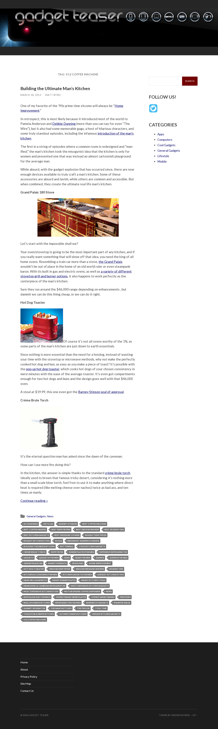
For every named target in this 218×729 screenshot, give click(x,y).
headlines (77, 563)
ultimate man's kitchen (73, 614)
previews (125, 597)
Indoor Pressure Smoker (90, 569)
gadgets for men (49, 557)
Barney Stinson (68, 524)
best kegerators (114, 529)
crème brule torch (117, 473)
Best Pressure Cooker (67, 535)
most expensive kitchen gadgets (90, 585)
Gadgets (29, 557)
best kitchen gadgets (36, 535)
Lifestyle (163, 156)
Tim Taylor (83, 608)
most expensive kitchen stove (41, 591)
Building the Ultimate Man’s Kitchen (55, 88)
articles (48, 524)
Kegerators (116, 569)
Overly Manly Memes (102, 597)
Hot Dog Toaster (34, 569)
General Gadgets (36, 516)
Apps (160, 134)
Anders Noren (180, 715)
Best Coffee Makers (35, 529)
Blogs (58, 540)
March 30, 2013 (30, 94)
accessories (31, 524)
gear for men (82, 557)
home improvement (100, 563)
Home (24, 662)
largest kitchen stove (110, 574)
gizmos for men (118, 557)
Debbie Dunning (64, 124)
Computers (164, 139)
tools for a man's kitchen (39, 614)
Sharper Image (122, 602)
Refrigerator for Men (68, 602)
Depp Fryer (57, 552)
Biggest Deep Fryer (95, 535)
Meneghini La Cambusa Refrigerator (44, 585)
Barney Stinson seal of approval (101, 392)
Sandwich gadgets (97, 602)
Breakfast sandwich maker (83, 540)
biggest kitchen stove (37, 540)
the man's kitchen (61, 608)
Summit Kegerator (34, 608)
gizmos (100, 557)
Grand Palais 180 (33, 563)
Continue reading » (34, 501)
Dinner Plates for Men (81, 552)
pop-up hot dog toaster (42, 369)
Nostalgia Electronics (37, 597)
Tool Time (101, 608)
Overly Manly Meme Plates (71, 597)
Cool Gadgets (166, 145)
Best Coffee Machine (94, 524)
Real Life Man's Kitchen (37, 602)
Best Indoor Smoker (87, 529)
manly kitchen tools (93, 580)
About (24, 669)
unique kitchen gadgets (106, 614)
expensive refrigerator (113, 552)
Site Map (25, 683)
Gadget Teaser (39, 715)
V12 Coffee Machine (35, 619)
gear (67, 557)
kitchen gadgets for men (77, 574)
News (50, 516)
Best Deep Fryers (60, 529)
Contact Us (27, 690)
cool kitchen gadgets (92, 546)
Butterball (67, 546)
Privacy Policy (28, 676)
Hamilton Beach (57, 563)
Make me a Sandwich (35, 580)
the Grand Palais (110, 262)
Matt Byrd (53, 94)
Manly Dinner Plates (64, 580)
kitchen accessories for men (40, 574)
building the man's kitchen (39, 546)
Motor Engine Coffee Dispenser (82, 591)
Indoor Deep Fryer (59, 569)
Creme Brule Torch (34, 552)
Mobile (162, 161)
